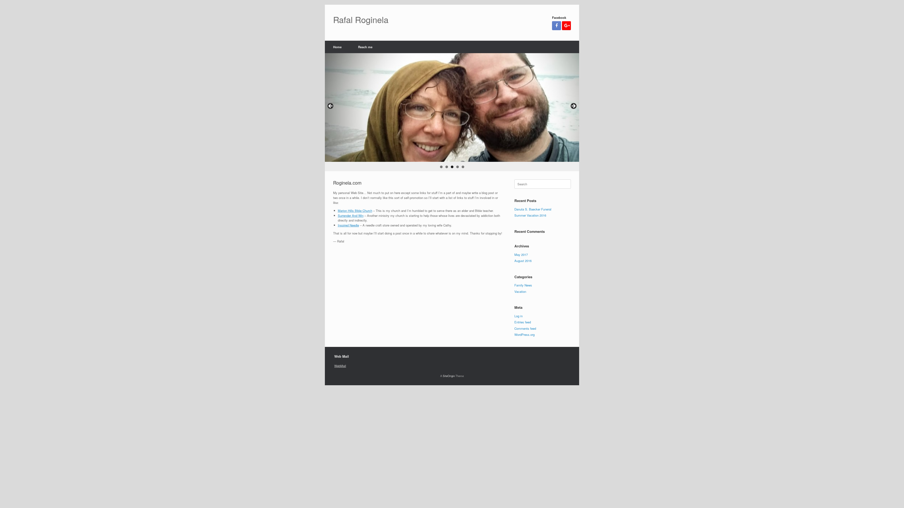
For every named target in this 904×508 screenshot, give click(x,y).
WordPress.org (524, 334)
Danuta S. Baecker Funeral (532, 209)
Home (337, 47)
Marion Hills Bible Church (355, 210)
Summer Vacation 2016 (530, 215)
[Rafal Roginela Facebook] (556, 25)
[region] (452, 112)
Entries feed (522, 322)
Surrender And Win (350, 215)
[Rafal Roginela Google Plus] (566, 25)
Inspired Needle (348, 225)
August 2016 (523, 260)
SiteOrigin (449, 376)
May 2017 (521, 254)
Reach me (365, 47)
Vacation (520, 291)
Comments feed (525, 328)
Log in (518, 316)
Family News (523, 285)
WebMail (340, 366)
